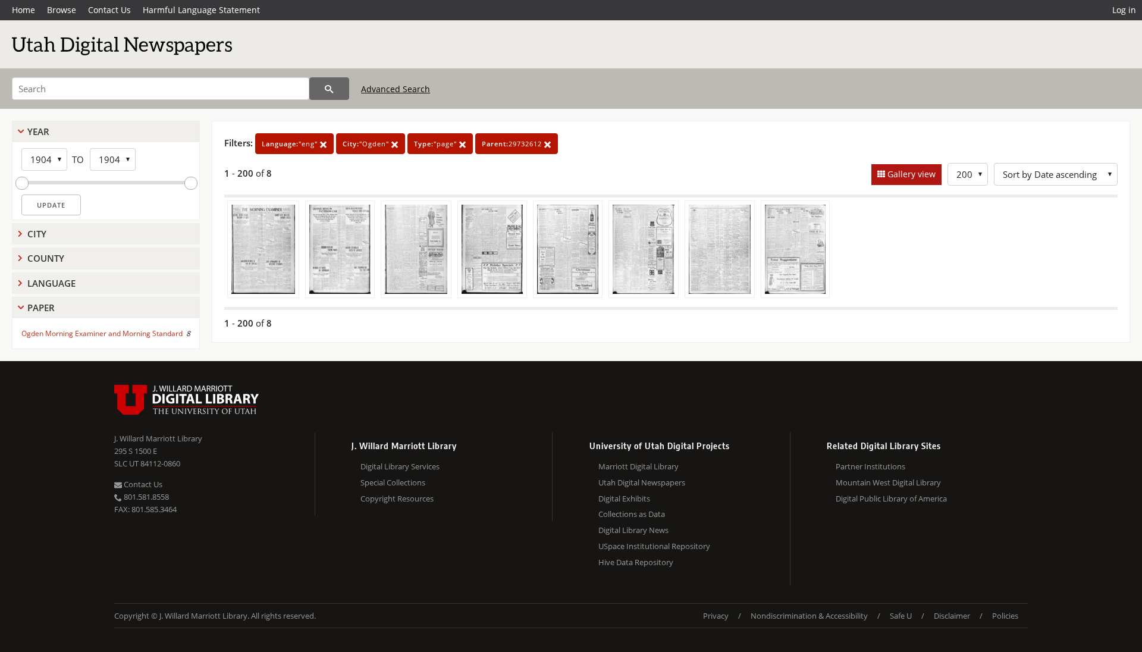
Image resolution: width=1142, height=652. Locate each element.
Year (38, 131)
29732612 (513, 143)
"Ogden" (367, 143)
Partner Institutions (870, 466)
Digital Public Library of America (891, 498)
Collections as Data (631, 514)
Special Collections (392, 482)
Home (23, 9)
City (36, 234)
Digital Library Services (400, 466)
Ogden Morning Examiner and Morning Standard (102, 333)
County (45, 258)
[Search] (329, 88)
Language (51, 283)
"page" (436, 143)
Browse (61, 9)
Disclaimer (952, 615)
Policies (1005, 615)
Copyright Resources (397, 498)
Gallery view (910, 174)
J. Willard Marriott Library (158, 438)
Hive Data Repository (635, 562)
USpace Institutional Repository (654, 546)
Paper (41, 308)
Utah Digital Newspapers (641, 482)
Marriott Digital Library (638, 466)
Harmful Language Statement (201, 9)
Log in (1124, 9)
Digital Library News (633, 530)
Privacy (716, 615)
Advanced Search (395, 89)
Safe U (901, 615)
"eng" (291, 143)
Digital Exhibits (624, 498)
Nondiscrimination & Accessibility (809, 615)
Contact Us (109, 9)
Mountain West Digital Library (888, 482)
